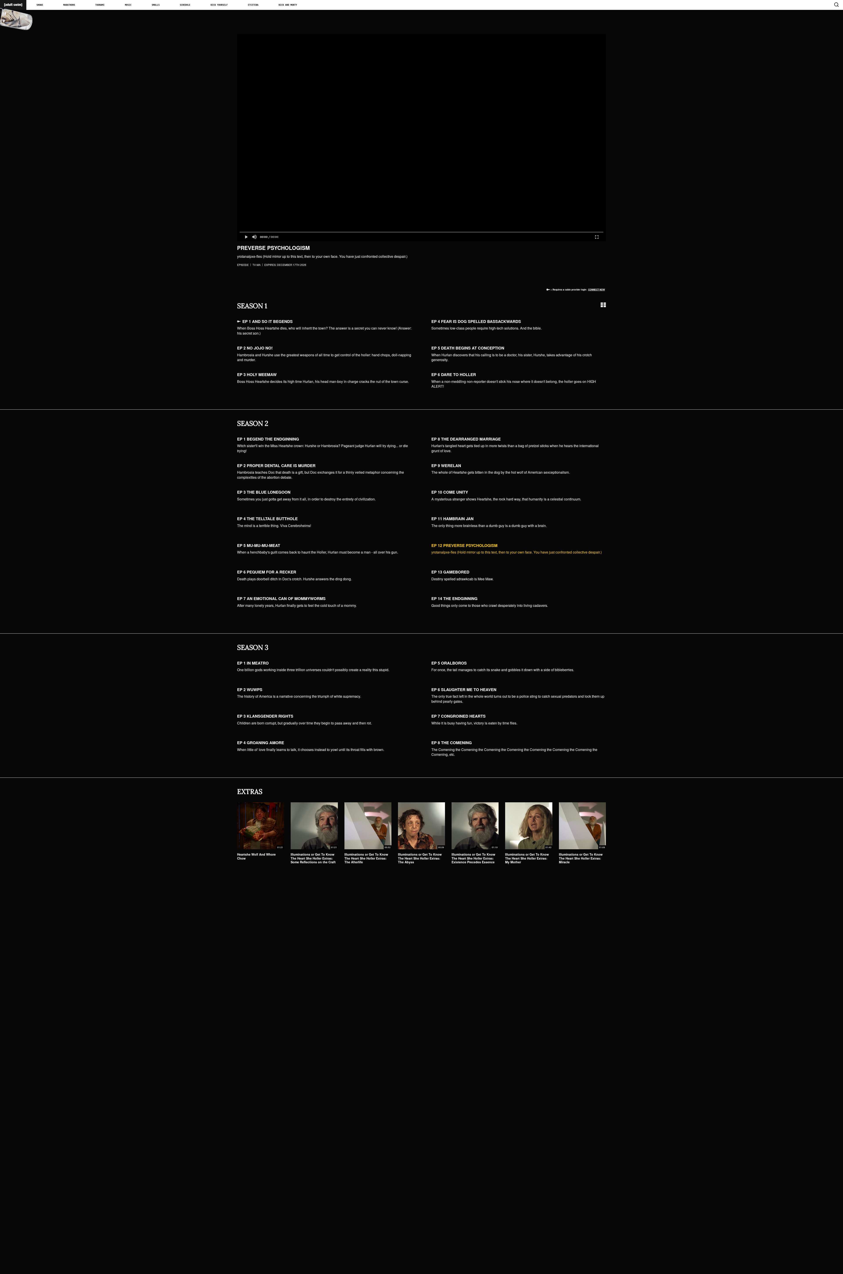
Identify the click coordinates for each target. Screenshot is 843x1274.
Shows (39, 5)
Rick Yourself (219, 5)
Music (128, 5)
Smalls (156, 5)
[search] (836, 5)
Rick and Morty (288, 5)
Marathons (69, 5)
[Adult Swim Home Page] (13, 5)
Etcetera (253, 5)
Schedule (185, 5)
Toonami (99, 5)
